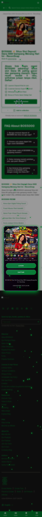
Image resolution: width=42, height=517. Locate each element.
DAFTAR (21, 272)
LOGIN (21, 265)
